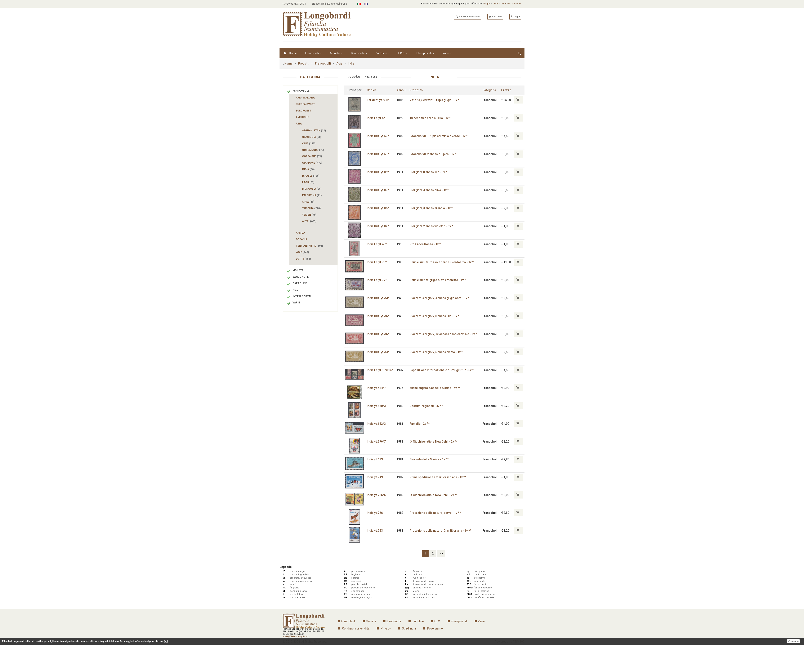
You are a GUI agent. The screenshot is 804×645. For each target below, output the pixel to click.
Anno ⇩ (402, 90)
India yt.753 (375, 530)
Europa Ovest (305, 104)
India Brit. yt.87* (378, 190)
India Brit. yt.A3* (378, 298)
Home (293, 53)
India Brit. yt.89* (378, 172)
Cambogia (311, 137)
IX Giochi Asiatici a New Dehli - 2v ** (433, 441)
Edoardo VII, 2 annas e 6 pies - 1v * (433, 154)
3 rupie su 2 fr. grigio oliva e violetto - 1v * (438, 280)
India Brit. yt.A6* (378, 334)
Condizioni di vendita (356, 628)
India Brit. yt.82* (378, 226)
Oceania (301, 239)
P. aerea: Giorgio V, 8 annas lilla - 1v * (434, 316)
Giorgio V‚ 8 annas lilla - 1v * (428, 172)
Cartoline (382, 53)
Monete (335, 53)
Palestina (312, 195)
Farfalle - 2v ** (420, 423)
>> (441, 553)
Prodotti (303, 63)
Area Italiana (305, 97)
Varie (446, 53)
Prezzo (506, 90)
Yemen (309, 214)
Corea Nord (313, 150)
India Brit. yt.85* (378, 208)
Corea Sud (312, 156)
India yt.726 (375, 512)
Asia (339, 63)
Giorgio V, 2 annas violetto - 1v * (431, 226)
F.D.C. (401, 53)
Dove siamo (435, 628)
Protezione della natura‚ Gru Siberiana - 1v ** (440, 530)
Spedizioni (409, 628)
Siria (308, 201)
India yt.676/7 (376, 441)
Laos (308, 182)
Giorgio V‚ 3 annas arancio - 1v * (431, 208)
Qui (166, 641)
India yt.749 (375, 477)
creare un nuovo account (507, 3)
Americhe (302, 117)
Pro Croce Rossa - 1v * (425, 244)
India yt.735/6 (376, 495)
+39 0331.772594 (295, 3)
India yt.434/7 (376, 388)
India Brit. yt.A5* (378, 316)
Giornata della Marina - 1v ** (429, 459)
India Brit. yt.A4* (378, 352)
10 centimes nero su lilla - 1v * (430, 118)
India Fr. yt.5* (376, 118)
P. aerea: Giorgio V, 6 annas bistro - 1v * (436, 352)
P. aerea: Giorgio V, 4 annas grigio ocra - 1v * (439, 298)
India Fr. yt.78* (377, 262)
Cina (308, 143)
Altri (309, 221)
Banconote (358, 53)
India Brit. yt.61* (378, 154)
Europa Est (303, 110)
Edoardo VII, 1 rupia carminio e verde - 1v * (439, 136)
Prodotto (416, 90)
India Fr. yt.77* (377, 280)
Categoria (489, 90)
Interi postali (424, 53)
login (487, 3)
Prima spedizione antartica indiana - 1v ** (438, 477)
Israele (310, 175)
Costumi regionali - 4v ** (426, 406)
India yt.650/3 (376, 406)
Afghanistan (314, 130)
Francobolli (312, 53)
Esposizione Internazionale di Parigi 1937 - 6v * (442, 370)
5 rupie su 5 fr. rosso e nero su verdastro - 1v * (442, 262)
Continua (793, 641)
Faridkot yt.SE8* (378, 100)
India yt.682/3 (376, 423)
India (351, 63)
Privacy (386, 628)
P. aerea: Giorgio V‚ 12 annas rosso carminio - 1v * (443, 334)
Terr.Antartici (309, 245)
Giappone (312, 162)
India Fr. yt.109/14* (380, 370)
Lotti (303, 258)
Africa (300, 232)
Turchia (311, 208)
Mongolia (311, 188)
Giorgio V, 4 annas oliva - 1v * (429, 190)
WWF (302, 252)
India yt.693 (375, 459)
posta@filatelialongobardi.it (331, 3)
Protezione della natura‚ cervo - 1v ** (435, 512)
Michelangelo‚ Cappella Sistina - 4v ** (435, 388)
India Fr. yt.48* (377, 244)
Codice (371, 90)
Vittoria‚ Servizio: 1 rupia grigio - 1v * (434, 100)
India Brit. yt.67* (378, 136)
